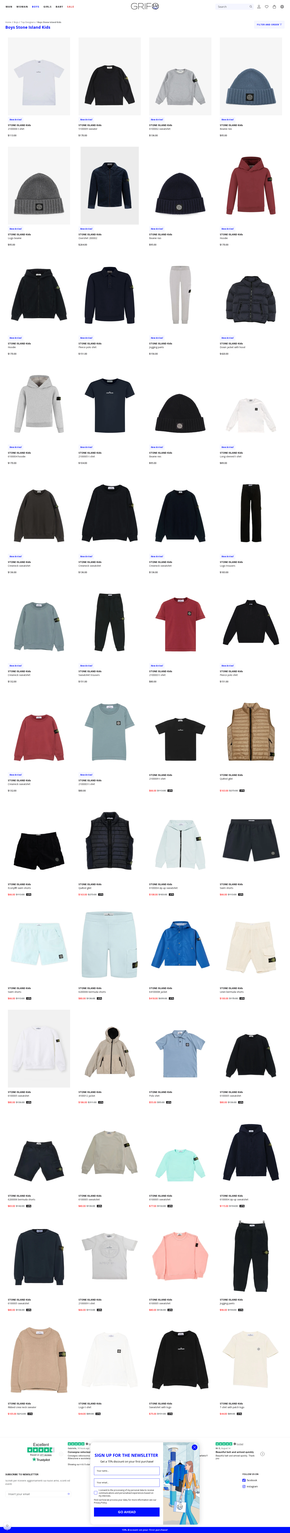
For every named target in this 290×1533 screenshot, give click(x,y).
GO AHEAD (127, 1512)
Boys (16, 22)
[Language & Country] (282, 6)
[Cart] (274, 6)
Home (8, 22)
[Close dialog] (195, 1447)
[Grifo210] (145, 10)
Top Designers (28, 22)
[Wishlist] (266, 6)
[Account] (258, 6)
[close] (7, 1530)
